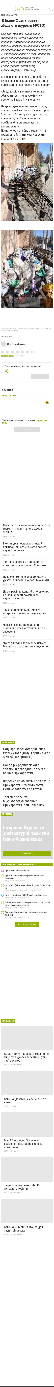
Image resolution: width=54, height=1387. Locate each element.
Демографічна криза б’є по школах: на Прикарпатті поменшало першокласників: (26, 595)
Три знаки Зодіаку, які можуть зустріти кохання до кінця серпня (24, 611)
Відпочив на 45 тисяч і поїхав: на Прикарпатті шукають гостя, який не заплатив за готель (26, 785)
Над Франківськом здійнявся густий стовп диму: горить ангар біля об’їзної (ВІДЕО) (26, 753)
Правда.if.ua (6, 336)
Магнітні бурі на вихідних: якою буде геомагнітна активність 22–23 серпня (26, 528)
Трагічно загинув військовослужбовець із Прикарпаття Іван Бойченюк (23, 801)
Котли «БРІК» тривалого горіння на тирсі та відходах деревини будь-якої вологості (26, 1057)
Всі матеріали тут (27, 853)
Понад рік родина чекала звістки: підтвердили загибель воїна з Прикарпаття (25, 769)
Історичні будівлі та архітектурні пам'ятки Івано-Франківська (26, 833)
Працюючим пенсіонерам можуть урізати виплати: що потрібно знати (26, 578)
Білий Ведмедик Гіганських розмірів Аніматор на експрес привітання (23, 1144)
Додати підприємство (27, 924)
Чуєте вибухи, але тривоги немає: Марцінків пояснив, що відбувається (26, 644)
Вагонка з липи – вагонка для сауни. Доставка (23, 1228)
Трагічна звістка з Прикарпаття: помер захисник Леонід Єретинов (24, 563)
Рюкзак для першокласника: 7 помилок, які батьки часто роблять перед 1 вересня (25, 547)
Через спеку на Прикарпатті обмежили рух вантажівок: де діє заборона (24, 628)
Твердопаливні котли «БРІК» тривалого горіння (22, 1186)
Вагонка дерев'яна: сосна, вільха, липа (25, 1100)
